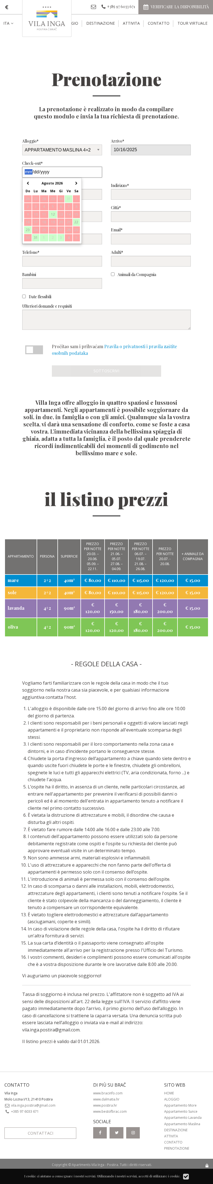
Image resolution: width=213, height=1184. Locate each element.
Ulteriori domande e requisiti (47, 306)
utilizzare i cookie (166, 1176)
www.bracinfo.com (108, 1093)
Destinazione (100, 23)
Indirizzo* (120, 185)
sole (12, 592)
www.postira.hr (105, 1105)
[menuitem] (12, 23)
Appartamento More (180, 1105)
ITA (6, 23)
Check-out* (32, 163)
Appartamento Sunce (180, 1111)
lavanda (16, 608)
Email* (117, 229)
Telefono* (30, 252)
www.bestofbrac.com (110, 1111)
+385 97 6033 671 (24, 1111)
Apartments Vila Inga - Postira (95, 1164)
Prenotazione (176, 1148)
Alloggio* (30, 141)
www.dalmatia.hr (106, 1099)
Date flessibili (39, 296)
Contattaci (40, 1133)
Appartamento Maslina (182, 1124)
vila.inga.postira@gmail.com (51, 1030)
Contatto (158, 23)
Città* (116, 207)
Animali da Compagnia (136, 274)
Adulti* (117, 252)
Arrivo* (117, 141)
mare (13, 580)
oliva (13, 627)
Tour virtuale (192, 23)
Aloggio (171, 1099)
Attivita (131, 23)
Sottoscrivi (106, 370)
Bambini (29, 274)
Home (169, 1093)
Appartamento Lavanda (183, 1117)
